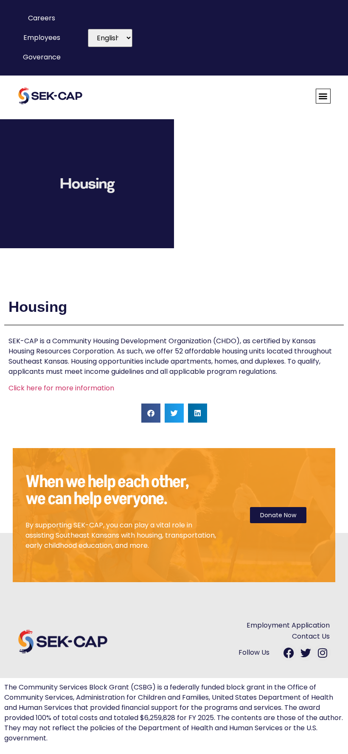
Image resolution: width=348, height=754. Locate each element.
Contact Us (311, 636)
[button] (323, 96)
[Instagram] (322, 652)
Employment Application (288, 625)
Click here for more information (61, 388)
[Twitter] (305, 652)
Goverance (42, 57)
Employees (41, 37)
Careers (41, 18)
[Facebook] (288, 652)
